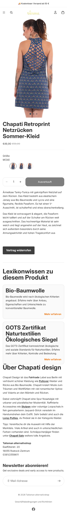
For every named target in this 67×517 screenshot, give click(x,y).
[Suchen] (11, 12)
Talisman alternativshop (37, 494)
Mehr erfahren (52, 314)
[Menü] (4, 12)
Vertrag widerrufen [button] (18, 250)
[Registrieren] (59, 481)
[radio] (13, 166)
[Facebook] (33, 509)
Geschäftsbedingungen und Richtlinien (33, 501)
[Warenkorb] (63, 12)
